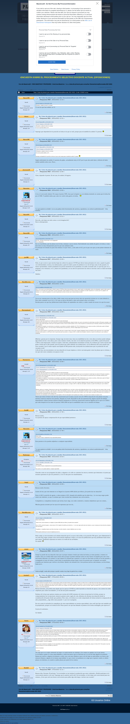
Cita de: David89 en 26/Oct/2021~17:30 (44, 434)
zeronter (26, 549)
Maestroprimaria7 (26, 310)
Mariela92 (26, 668)
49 (35, 90)
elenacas (26, 116)
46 (29, 90)
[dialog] (65, 36)
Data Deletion (54, 69)
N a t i (68, 709)
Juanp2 (26, 482)
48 (34, 90)
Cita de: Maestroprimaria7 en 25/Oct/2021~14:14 (46, 317)
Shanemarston (26, 359)
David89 (26, 410)
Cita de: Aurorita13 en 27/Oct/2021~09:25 (44, 626)
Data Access (65, 69)
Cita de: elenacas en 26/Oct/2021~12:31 (44, 145)
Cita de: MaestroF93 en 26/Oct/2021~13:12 (44, 238)
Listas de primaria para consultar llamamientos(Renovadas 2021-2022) (90, 84)
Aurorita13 (26, 575)
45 (27, 90)
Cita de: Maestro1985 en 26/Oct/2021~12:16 (44, 122)
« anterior (101, 87)
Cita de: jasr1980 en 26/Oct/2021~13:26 (44, 287)
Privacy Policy (76, 69)
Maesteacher (26, 188)
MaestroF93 (26, 214)
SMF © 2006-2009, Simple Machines (70, 705)
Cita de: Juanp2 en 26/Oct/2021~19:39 (43, 518)
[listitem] (65, 30)
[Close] (98, 4)
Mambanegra (26, 455)
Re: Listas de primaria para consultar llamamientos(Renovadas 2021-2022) (62, 98)
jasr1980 (26, 257)
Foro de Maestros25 (25, 84)
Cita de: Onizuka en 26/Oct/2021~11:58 (44, 103)
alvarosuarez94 (26, 170)
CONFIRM (51, 62)
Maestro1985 (26, 98)
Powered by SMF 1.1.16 (57, 705)
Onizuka (26, 620)
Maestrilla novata (26, 282)
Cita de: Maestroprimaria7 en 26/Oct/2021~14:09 (46, 365)
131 (39, 90)
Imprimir (109, 89)
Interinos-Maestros (58, 84)
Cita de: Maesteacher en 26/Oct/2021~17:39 (44, 460)
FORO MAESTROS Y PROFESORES (41, 84)
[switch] (88, 34)
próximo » (108, 87)
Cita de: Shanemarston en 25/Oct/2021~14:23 (45, 315)
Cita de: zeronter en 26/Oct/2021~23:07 (44, 580)
